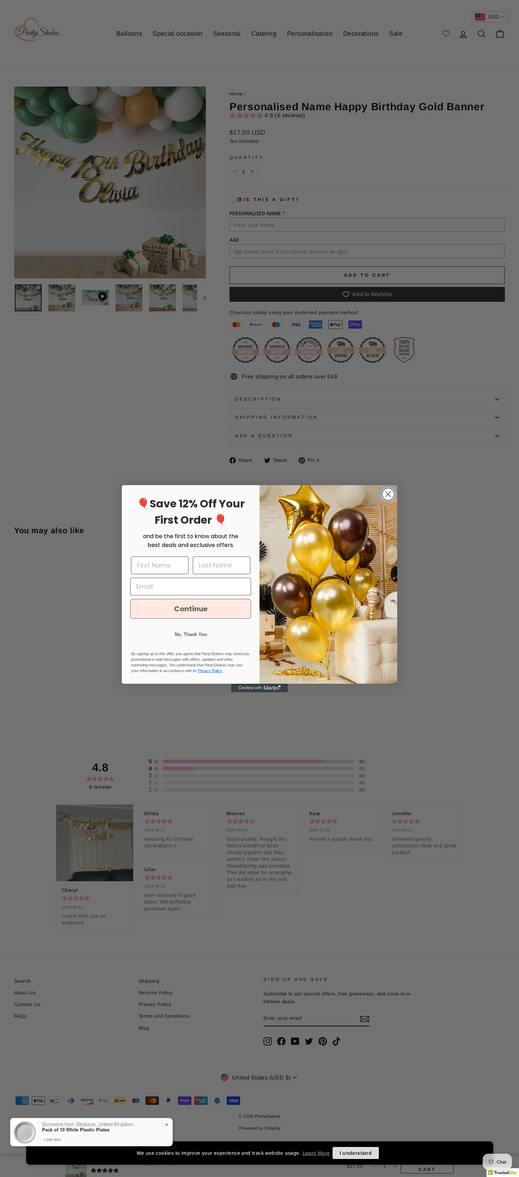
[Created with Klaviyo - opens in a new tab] (259, 688)
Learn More (316, 1153)
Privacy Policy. (210, 671)
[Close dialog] (388, 494)
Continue (191, 609)
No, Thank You (191, 634)
